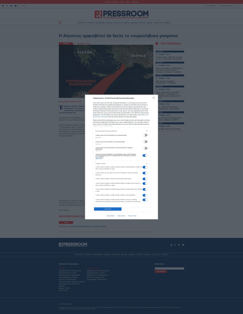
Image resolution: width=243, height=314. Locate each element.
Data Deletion (111, 216)
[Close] (154, 98)
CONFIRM (107, 209)
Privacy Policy (132, 216)
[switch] (145, 135)
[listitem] (121, 131)
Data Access (121, 216)
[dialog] (121, 157)
